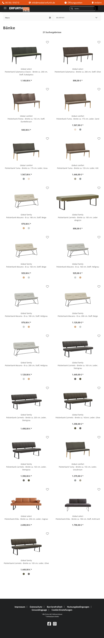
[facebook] (49, 623)
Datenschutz (36, 607)
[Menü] (5, 8)
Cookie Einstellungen (62, 610)
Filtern (7, 18)
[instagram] (55, 623)
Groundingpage (39, 610)
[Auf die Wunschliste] (47, 42)
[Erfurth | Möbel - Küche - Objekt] (19, 9)
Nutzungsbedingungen (78, 607)
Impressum (20, 607)
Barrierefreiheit (54, 607)
